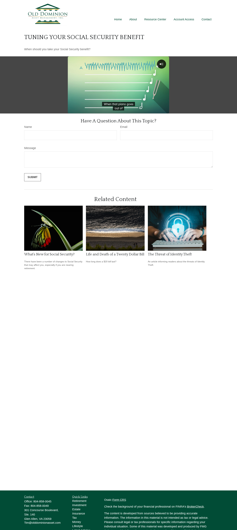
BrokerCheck (195, 506)
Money (76, 522)
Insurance (78, 513)
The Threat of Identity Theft (170, 254)
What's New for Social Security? (49, 254)
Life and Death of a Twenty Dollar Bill (115, 254)
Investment (79, 505)
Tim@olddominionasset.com (42, 522)
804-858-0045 (42, 501)
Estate (76, 509)
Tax (74, 517)
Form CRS (119, 499)
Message (30, 148)
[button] (118, 19)
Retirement (79, 501)
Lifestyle (77, 526)
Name (28, 127)
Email (123, 127)
